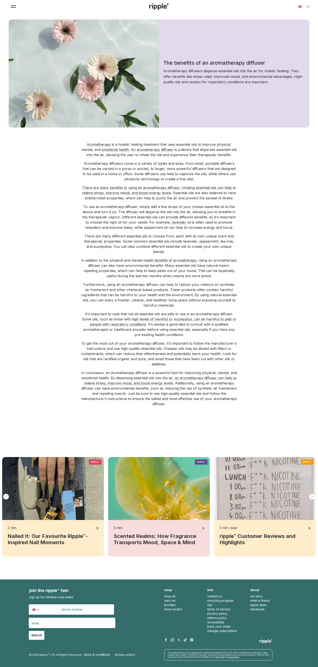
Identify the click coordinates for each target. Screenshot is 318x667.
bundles (170, 605)
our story (256, 596)
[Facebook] (165, 640)
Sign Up (36, 635)
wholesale (257, 609)
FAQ (209, 605)
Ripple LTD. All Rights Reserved (60, 654)
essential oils (137, 236)
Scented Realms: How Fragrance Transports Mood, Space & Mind (155, 539)
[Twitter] (178, 640)
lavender (179, 222)
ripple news (258, 605)
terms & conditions (97, 654)
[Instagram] (172, 640)
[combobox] (36, 609)
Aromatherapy (99, 144)
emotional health (115, 149)
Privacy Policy (125, 654)
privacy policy (217, 613)
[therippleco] (159, 6)
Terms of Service (233, 657)
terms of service (218, 609)
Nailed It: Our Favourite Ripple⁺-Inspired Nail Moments (48, 539)
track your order (219, 626)
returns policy (217, 618)
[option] (53, 507)
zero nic (170, 600)
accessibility (216, 622)
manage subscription (222, 631)
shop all (169, 596)
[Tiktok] (185, 640)
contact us (214, 596)
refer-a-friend (260, 600)
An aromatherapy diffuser (152, 149)
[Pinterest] (191, 640)
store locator (173, 609)
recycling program (220, 600)
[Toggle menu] (13, 6)
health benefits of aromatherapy (169, 260)
